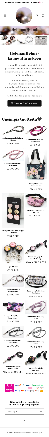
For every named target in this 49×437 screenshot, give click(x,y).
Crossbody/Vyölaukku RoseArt (36, 211)
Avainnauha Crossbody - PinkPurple (35, 140)
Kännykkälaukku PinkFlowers (36, 185)
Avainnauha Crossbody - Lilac (35, 318)
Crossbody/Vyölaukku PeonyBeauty (13, 317)
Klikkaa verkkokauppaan (24, 103)
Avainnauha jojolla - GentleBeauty (36, 258)
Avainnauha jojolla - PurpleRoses (13, 367)
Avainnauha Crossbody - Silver (35, 343)
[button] (5, 15)
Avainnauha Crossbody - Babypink (13, 164)
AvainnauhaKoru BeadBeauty (13, 290)
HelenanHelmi (19, 432)
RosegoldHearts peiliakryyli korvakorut (13, 232)
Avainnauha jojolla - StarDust (36, 369)
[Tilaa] (41, 412)
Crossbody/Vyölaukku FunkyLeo (36, 292)
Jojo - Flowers (13, 267)
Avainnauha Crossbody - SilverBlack (13, 341)
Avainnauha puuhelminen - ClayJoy (13, 139)
